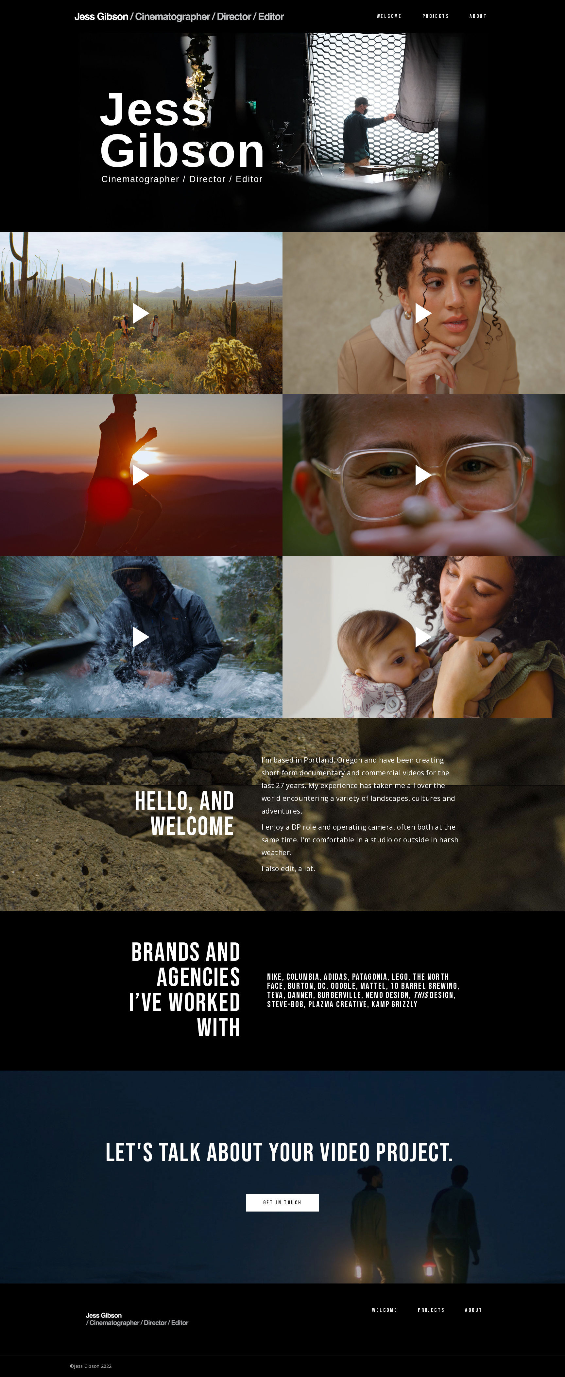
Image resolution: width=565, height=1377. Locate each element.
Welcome (385, 1310)
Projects (431, 1310)
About (474, 1310)
